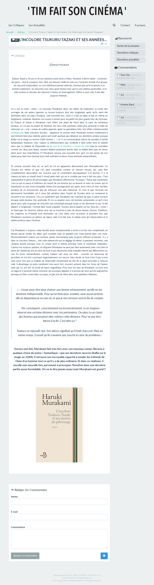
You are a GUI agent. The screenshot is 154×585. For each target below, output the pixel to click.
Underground (17, 133)
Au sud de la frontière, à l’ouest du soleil (69, 146)
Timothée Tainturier (93, 581)
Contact (125, 25)
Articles (21, 32)
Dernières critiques (127, 52)
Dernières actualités (128, 59)
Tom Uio (125, 75)
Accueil (10, 32)
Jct (122, 95)
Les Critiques (16, 25)
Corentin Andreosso (84, 578)
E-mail (14, 512)
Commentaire (18, 527)
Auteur (14, 497)
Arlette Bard (127, 104)
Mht (123, 85)
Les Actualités (37, 25)
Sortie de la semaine (128, 46)
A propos (140, 25)
